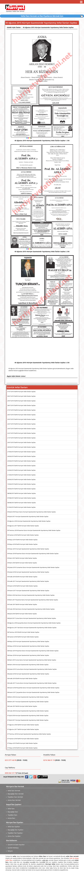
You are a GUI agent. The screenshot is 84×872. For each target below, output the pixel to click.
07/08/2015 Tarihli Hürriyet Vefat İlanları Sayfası (21, 498)
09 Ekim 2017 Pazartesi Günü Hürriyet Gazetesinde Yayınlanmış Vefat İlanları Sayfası (32, 600)
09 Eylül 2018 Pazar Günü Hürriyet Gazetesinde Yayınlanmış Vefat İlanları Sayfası (31, 512)
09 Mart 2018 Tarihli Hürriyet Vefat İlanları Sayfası (22, 563)
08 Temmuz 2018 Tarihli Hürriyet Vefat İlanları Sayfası (23, 632)
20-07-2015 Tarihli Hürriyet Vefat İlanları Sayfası (21, 442)
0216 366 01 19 (49, 760)
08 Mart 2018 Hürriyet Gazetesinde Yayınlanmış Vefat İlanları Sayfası (27, 664)
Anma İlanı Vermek (14, 800)
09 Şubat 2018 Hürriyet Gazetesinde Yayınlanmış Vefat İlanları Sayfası (28, 572)
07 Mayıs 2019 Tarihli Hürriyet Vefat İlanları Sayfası (22, 743)
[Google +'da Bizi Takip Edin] (34, 776)
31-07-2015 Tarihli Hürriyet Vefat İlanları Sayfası (21, 391)
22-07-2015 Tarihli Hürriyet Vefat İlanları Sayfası (21, 433)
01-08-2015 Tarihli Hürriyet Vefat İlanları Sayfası (21, 507)
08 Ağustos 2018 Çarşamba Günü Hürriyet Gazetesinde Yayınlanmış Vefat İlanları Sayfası (34, 623)
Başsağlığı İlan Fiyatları (15, 830)
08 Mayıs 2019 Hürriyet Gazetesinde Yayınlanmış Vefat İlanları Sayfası (28, 641)
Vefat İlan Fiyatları (14, 827)
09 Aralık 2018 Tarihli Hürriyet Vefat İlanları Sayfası (22, 577)
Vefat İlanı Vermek (14, 791)
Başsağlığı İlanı (13, 812)
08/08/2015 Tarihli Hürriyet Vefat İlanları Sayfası (21, 493)
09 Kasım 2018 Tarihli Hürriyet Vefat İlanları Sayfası (22, 586)
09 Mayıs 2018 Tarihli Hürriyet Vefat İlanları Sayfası (22, 544)
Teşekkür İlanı (12, 815)
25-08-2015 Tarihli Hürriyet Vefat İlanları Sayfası (21, 461)
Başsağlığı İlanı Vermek (15, 794)
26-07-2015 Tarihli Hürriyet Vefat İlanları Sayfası (21, 415)
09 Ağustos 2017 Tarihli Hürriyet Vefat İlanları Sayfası (23, 526)
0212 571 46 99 (11, 760)
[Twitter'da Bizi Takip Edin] (30, 776)
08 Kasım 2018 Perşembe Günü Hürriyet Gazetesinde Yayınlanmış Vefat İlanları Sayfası (33, 688)
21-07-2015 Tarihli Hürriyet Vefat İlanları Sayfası (21, 438)
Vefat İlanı (11, 809)
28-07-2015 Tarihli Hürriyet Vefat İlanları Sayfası (21, 405)
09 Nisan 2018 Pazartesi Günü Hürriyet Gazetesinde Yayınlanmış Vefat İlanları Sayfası (32, 553)
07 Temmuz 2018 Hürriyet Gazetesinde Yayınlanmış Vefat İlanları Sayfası (29, 734)
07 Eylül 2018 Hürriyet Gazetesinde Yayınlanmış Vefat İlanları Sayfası (27, 715)
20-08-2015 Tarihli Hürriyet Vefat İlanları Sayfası (21, 479)
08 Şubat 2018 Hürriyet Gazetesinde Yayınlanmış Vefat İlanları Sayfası (28, 674)
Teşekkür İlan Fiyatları (15, 833)
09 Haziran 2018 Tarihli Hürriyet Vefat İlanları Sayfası (23, 535)
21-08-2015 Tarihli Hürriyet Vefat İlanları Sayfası (21, 475)
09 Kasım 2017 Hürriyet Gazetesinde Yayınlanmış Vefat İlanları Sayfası (28, 590)
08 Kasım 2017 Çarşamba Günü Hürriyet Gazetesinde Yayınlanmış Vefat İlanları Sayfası (33, 692)
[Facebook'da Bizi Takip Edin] (26, 776)
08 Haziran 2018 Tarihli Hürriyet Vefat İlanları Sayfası (23, 637)
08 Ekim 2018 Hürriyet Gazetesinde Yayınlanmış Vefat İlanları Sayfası (27, 697)
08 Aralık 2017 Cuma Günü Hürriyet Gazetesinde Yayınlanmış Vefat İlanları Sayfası (31, 683)
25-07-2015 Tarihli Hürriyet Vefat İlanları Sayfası (21, 419)
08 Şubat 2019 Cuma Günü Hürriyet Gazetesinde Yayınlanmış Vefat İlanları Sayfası (32, 669)
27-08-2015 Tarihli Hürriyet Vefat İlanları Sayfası (21, 452)
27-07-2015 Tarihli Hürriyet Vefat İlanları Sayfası (21, 410)
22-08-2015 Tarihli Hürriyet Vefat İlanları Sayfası (21, 470)
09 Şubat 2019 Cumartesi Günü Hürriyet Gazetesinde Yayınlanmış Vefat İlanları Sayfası (33, 567)
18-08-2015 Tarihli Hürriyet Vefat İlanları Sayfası (21, 489)
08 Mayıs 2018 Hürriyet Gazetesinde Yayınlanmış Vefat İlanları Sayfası (28, 646)
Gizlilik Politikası (13, 848)
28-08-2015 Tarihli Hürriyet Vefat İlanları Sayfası (21, 447)
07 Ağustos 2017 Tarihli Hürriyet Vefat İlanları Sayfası (23, 729)
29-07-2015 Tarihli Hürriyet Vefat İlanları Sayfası (21, 401)
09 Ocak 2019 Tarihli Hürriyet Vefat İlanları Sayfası (22, 604)
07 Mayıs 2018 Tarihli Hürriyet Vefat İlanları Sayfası (22, 748)
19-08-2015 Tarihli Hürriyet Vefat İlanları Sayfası (21, 484)
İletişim (10, 851)
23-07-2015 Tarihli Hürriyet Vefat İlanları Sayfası (21, 428)
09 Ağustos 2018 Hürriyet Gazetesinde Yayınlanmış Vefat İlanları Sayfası (28, 521)
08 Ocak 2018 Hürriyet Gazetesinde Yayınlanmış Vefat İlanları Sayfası (28, 711)
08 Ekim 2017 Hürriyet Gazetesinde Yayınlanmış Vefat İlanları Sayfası (27, 702)
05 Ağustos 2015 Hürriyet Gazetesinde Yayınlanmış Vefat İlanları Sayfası (48, 27)
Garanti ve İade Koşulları (16, 845)
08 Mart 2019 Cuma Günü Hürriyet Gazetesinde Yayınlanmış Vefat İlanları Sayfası (31, 660)
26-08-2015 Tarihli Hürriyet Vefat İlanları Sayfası (21, 456)
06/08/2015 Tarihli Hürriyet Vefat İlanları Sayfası (21, 503)
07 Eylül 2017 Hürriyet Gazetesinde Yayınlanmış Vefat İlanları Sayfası (27, 720)
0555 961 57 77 (10, 773)
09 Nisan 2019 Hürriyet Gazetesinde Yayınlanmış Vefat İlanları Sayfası (28, 549)
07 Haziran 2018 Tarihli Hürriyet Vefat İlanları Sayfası (23, 739)
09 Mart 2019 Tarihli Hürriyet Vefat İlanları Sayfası (22, 558)
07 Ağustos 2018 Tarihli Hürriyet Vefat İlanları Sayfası (23, 725)
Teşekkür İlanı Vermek (15, 797)
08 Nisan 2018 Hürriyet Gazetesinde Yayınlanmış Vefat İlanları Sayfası (28, 655)
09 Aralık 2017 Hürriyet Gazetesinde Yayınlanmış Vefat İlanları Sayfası (28, 581)
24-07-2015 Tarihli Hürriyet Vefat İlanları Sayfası (21, 424)
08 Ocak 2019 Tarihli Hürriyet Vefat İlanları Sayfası (22, 706)
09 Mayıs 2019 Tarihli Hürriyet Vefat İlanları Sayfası (22, 540)
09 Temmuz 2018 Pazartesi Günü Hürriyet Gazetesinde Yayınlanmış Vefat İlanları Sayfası (33, 530)
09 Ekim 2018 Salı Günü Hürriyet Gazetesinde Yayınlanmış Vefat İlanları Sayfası (30, 595)
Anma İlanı (11, 818)
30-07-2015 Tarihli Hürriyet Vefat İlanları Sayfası (21, 396)
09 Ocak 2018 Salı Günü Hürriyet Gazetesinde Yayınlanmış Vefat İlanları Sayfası (31, 609)
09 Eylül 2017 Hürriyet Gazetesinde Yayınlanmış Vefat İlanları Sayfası (27, 516)
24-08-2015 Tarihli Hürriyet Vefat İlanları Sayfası (21, 465)
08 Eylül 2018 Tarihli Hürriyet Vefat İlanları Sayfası (22, 614)
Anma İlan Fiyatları (14, 836)
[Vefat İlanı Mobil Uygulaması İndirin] (42, 776)
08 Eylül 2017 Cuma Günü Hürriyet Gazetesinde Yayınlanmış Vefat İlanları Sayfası (31, 618)
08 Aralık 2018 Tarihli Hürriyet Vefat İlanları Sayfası (22, 678)
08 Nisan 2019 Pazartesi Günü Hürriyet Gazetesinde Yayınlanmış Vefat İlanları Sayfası (32, 651)
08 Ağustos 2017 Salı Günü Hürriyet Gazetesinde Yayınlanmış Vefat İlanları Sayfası (31, 627)
